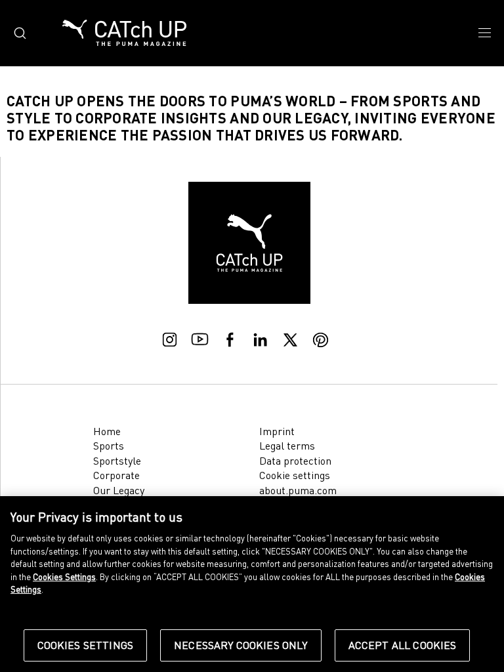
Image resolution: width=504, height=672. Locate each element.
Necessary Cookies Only (241, 645)
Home (107, 431)
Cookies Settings (85, 645)
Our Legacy (118, 490)
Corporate (116, 475)
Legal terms (287, 445)
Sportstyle (117, 460)
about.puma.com (298, 490)
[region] (252, 584)
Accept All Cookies (402, 645)
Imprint (277, 431)
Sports (108, 445)
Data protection (295, 460)
